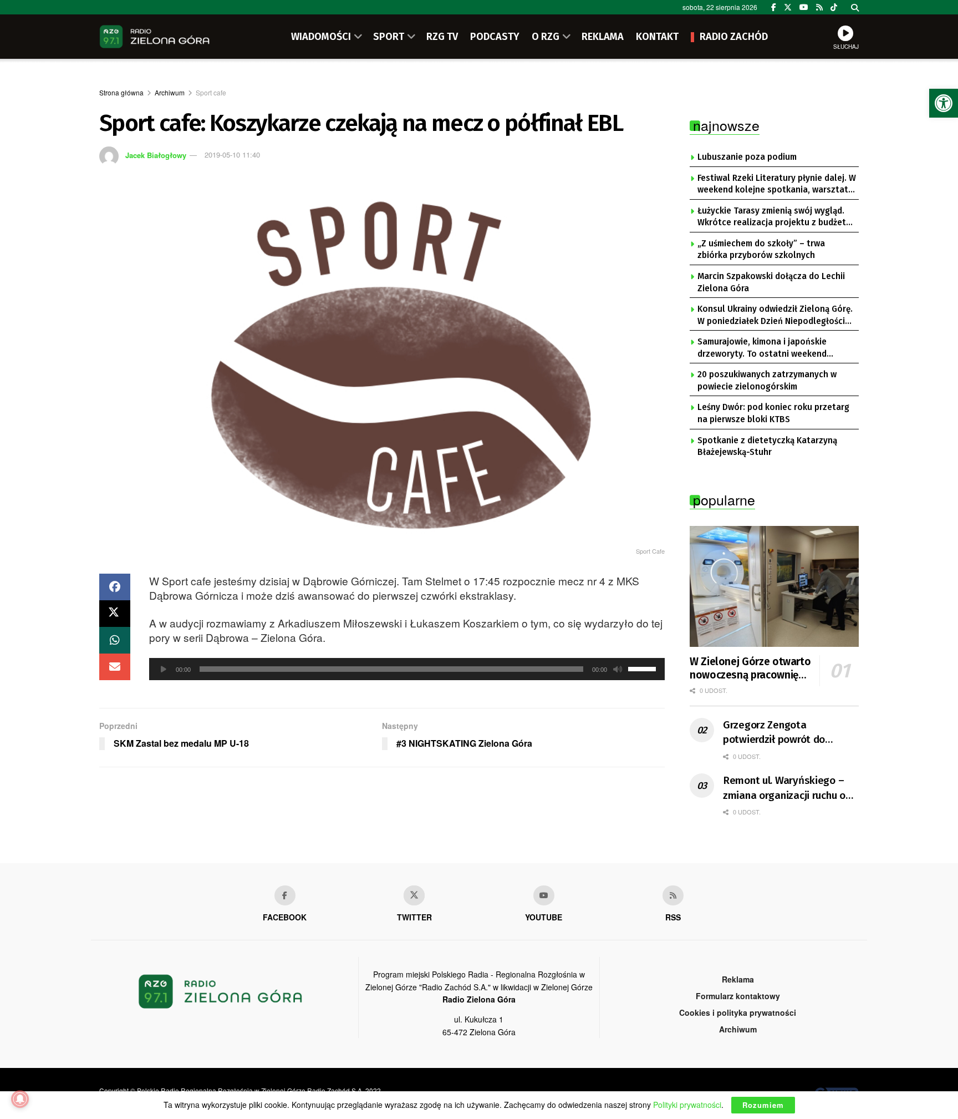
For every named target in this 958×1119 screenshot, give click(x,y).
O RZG (545, 37)
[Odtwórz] (163, 669)
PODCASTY (494, 37)
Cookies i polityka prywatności (737, 1012)
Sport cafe (211, 92)
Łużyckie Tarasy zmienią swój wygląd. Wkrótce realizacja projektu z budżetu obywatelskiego (774, 217)
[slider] (643, 668)
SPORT (388, 37)
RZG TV (442, 37)
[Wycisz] (617, 669)
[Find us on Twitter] (788, 7)
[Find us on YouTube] (803, 7)
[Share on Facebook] (114, 587)
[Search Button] (855, 7)
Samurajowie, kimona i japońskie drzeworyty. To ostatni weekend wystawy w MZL (762, 348)
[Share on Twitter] (114, 613)
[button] (943, 103)
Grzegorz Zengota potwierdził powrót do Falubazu (774, 732)
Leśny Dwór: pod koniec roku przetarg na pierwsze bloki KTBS (773, 413)
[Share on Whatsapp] (114, 640)
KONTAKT (657, 37)
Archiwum (170, 92)
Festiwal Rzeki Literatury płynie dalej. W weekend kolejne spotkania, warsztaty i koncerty (776, 184)
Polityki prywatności (687, 1104)
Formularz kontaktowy (738, 995)
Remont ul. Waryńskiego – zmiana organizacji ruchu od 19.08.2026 (787, 788)
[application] (407, 669)
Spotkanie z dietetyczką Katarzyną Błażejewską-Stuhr (767, 447)
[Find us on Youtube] (543, 895)
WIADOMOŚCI (321, 37)
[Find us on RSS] (819, 7)
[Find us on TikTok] (833, 7)
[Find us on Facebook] (773, 7)
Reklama (738, 979)
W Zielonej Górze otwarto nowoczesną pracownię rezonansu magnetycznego (750, 668)
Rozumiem (763, 1105)
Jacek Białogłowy (155, 154)
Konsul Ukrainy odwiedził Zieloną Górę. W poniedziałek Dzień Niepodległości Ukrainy (775, 315)
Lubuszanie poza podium (747, 157)
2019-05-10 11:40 (232, 154)
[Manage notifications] (20, 1099)
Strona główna (121, 92)
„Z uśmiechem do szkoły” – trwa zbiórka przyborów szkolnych (761, 250)
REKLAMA (603, 37)
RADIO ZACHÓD (734, 37)
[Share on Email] (114, 667)
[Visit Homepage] (154, 37)
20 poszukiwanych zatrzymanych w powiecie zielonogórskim (767, 380)
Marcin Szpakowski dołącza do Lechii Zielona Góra (771, 282)
